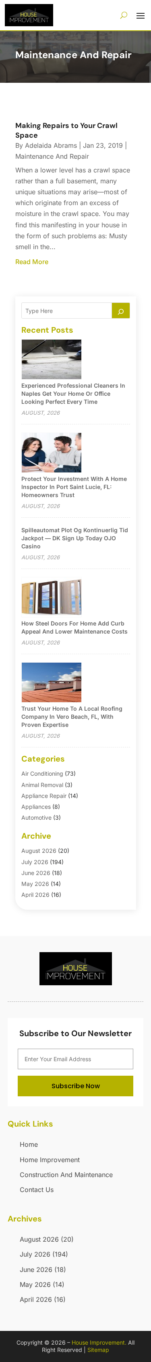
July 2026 (34, 861)
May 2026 (35, 883)
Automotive (36, 817)
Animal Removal (42, 784)
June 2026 (35, 872)
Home (29, 1144)
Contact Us (37, 1190)
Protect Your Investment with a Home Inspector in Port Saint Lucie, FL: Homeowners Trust (74, 486)
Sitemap (98, 1349)
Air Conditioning (42, 773)
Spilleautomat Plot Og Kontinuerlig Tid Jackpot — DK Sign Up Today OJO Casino (74, 538)
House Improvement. (99, 1342)
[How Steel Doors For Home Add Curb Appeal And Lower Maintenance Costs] (51, 598)
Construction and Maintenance (66, 1175)
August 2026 (38, 850)
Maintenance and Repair (52, 156)
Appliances (36, 806)
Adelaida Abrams (51, 145)
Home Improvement (50, 1160)
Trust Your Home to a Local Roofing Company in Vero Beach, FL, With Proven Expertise (71, 716)
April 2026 (35, 894)
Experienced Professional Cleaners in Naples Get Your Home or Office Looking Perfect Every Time (73, 393)
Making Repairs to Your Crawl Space (66, 130)
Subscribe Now (76, 1086)
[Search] (121, 310)
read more (31, 262)
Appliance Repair (43, 795)
